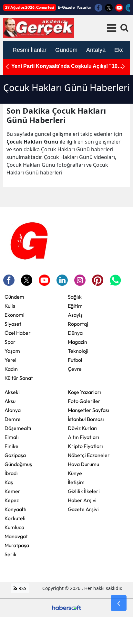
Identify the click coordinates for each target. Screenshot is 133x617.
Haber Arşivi (82, 500)
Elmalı (12, 437)
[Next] (123, 66)
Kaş (9, 482)
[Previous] (7, 66)
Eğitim (75, 306)
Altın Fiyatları (83, 437)
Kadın (11, 369)
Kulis (10, 306)
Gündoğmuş (18, 464)
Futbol (75, 360)
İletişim (76, 482)
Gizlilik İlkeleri (84, 491)
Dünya (75, 333)
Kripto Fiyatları (85, 446)
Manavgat (16, 536)
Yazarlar (84, 7)
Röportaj (78, 324)
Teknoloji (78, 351)
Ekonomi (15, 315)
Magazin (77, 342)
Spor (10, 342)
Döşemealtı (18, 428)
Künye (75, 473)
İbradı (11, 473)
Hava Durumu (83, 464)
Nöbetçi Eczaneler (89, 455)
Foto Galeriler (84, 401)
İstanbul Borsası (86, 419)
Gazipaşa (15, 455)
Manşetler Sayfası (88, 410)
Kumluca (14, 527)
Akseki (12, 392)
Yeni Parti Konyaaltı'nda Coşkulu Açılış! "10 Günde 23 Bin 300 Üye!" (64, 66)
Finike (11, 446)
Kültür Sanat (19, 378)
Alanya (13, 410)
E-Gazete (66, 7)
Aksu (10, 401)
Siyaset (13, 324)
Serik (10, 554)
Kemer (12, 491)
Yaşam (12, 351)
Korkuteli (15, 518)
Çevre (75, 369)
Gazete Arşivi (83, 509)
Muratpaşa (17, 545)
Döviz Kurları (82, 428)
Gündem (14, 297)
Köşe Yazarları (84, 392)
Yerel (10, 360)
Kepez (12, 500)
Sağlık (75, 297)
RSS (21, 588)
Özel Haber (18, 333)
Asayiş (75, 315)
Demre (13, 419)
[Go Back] (119, 603)
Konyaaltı (15, 509)
